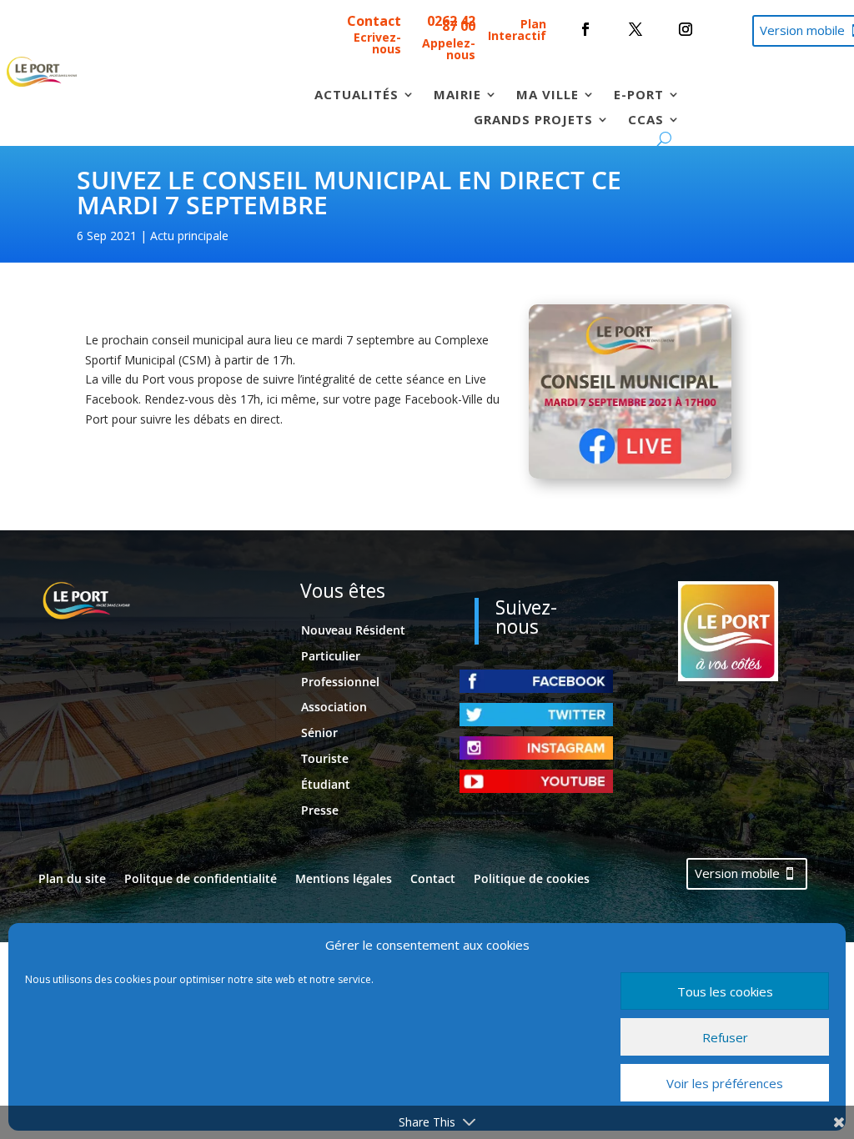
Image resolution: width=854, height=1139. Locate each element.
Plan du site (72, 879)
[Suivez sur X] (635, 29)
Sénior (319, 732)
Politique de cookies (532, 879)
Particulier (330, 656)
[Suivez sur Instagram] (685, 29)
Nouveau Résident (353, 630)
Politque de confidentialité (200, 879)
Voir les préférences (724, 1083)
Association (334, 707)
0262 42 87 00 (451, 23)
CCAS (646, 120)
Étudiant (325, 784)
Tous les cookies (725, 991)
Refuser (725, 1037)
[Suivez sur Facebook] (585, 29)
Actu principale (189, 235)
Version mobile (737, 873)
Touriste (325, 758)
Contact (374, 21)
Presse (320, 810)
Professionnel (340, 682)
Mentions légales (343, 879)
